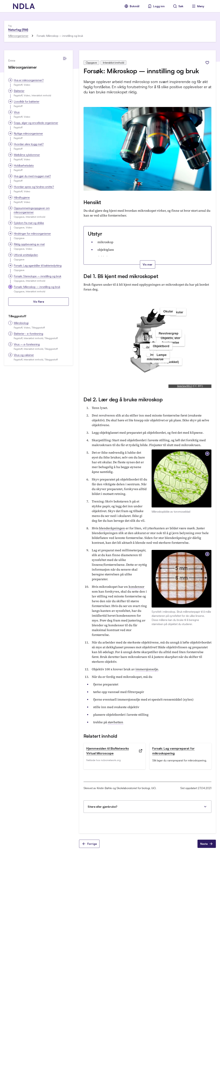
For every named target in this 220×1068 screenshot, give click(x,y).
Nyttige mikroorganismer (28, 133)
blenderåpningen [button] (112, 528)
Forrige (92, 843)
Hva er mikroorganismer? (29, 80)
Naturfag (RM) (18, 29)
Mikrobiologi (21, 323)
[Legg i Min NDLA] (207, 62)
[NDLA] (24, 6)
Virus (17, 112)
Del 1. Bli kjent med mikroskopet (121, 276)
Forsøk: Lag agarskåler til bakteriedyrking (38, 265)
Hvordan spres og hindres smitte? (34, 186)
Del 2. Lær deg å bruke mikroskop (123, 399)
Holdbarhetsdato (24, 165)
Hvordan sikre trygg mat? (29, 144)
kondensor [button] (136, 586)
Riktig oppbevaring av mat (29, 244)
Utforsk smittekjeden (26, 255)
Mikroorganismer (18, 35)
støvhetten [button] (115, 722)
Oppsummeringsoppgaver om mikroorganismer (32, 210)
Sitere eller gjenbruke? (102, 806)
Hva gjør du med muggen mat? (32, 176)
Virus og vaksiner (24, 355)
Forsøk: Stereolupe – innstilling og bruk (37, 276)
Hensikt (92, 202)
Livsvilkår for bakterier (26, 101)
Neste (204, 843)
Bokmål (134, 6)
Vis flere (38, 301)
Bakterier (19, 91)
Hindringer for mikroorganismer (32, 233)
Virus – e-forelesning (27, 344)
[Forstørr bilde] (207, 454)
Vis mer (147, 264)
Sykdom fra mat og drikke (29, 223)
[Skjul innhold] (64, 58)
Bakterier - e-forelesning (28, 333)
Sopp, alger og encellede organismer (36, 122)
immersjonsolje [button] (146, 669)
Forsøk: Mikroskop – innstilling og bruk (37, 287)
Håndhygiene (22, 197)
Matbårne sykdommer (27, 154)
